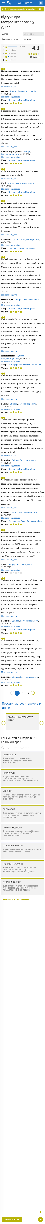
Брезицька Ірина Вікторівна (21, 100)
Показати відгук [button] (9, 86)
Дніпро (13, 91)
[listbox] (11, 34)
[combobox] (11, 39)
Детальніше (30, 9)
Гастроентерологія (27, 91)
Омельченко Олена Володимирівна (25, 521)
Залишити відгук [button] (12, 1219)
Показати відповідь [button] (10, 96)
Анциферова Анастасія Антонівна (24, 364)
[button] (40, 1212)
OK (40, 9)
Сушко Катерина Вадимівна (21, 248)
